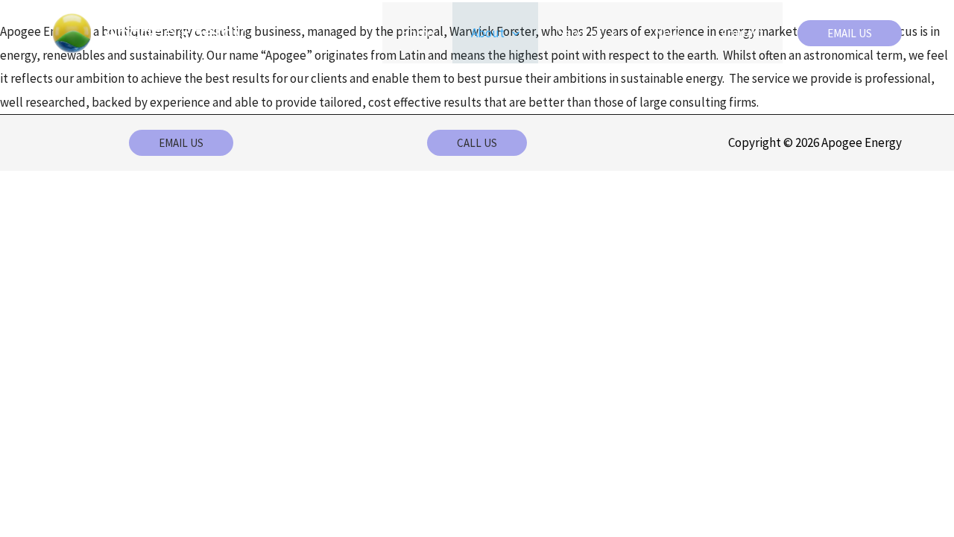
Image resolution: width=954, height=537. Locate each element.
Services (579, 33)
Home (417, 33)
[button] (512, 33)
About (488, 33)
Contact (742, 33)
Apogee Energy (174, 32)
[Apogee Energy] (71, 31)
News (669, 33)
